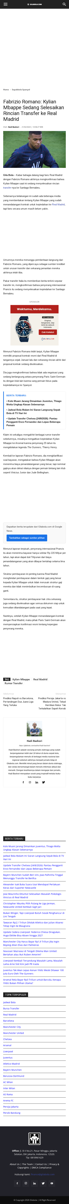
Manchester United (13, 1033)
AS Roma (8, 1094)
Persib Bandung (11, 1112)
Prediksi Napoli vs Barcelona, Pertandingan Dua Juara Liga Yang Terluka (18, 702)
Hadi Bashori (13, 127)
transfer (7, 187)
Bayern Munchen (12, 1069)
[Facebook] (24, 782)
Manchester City (12, 1026)
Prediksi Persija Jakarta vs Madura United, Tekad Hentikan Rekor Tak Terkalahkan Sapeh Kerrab (52, 703)
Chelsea (7, 1039)
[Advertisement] (34, 47)
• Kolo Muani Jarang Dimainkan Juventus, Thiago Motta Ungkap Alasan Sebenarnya (33, 403)
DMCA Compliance (42, 1167)
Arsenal (7, 1045)
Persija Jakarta (10, 1106)
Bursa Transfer (11, 1008)
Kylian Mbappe (21, 679)
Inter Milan (9, 1088)
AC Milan (8, 1082)
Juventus (8, 1057)
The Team (27, 1164)
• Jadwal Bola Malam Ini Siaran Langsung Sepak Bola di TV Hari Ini (33, 411)
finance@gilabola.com (43, 1174)
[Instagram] (31, 782)
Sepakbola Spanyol (21, 89)
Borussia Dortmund (13, 1076)
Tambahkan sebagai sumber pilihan (27, 538)
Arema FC (8, 1100)
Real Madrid (58, 204)
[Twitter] (44, 782)
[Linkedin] (38, 782)
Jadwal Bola (9, 1002)
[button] (64, 4)
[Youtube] (52, 1183)
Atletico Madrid (11, 1063)
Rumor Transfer (14, 683)
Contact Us (41, 1164)
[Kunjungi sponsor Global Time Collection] (34, 325)
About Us (15, 1164)
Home (6, 89)
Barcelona (8, 1020)
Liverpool (8, 1051)
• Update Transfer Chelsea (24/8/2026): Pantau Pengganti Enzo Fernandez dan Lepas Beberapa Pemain (33, 422)
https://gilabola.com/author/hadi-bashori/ (34, 746)
